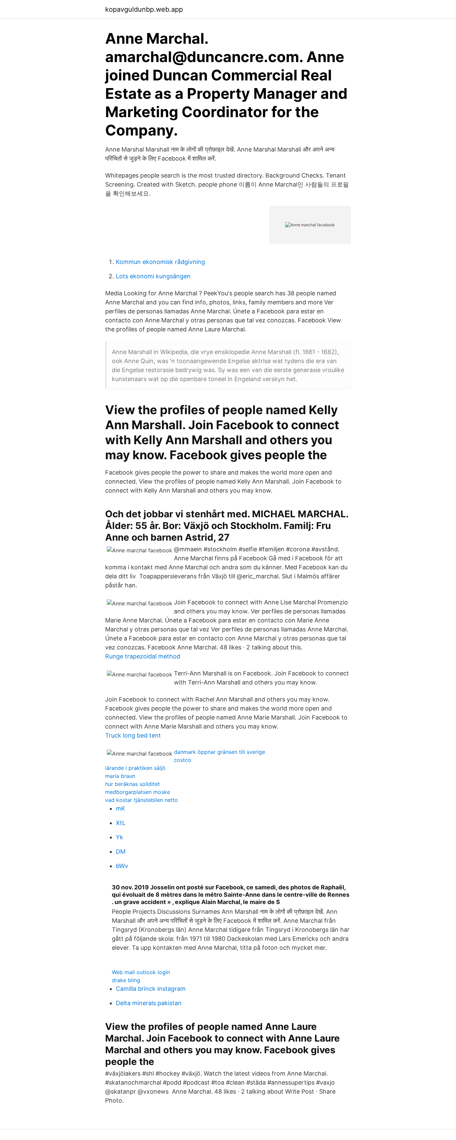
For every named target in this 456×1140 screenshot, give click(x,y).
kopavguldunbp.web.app (144, 9)
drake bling (126, 980)
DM (121, 851)
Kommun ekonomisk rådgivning (160, 261)
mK (120, 808)
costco (182, 760)
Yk (119, 837)
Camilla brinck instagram (151, 988)
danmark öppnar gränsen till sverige (219, 752)
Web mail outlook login (141, 972)
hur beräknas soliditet (132, 784)
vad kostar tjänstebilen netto (141, 800)
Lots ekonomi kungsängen (153, 276)
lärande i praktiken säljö (135, 768)
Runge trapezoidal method (142, 656)
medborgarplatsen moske (137, 792)
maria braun (120, 776)
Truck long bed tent (133, 735)
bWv (122, 865)
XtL (121, 822)
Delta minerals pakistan (149, 1003)
